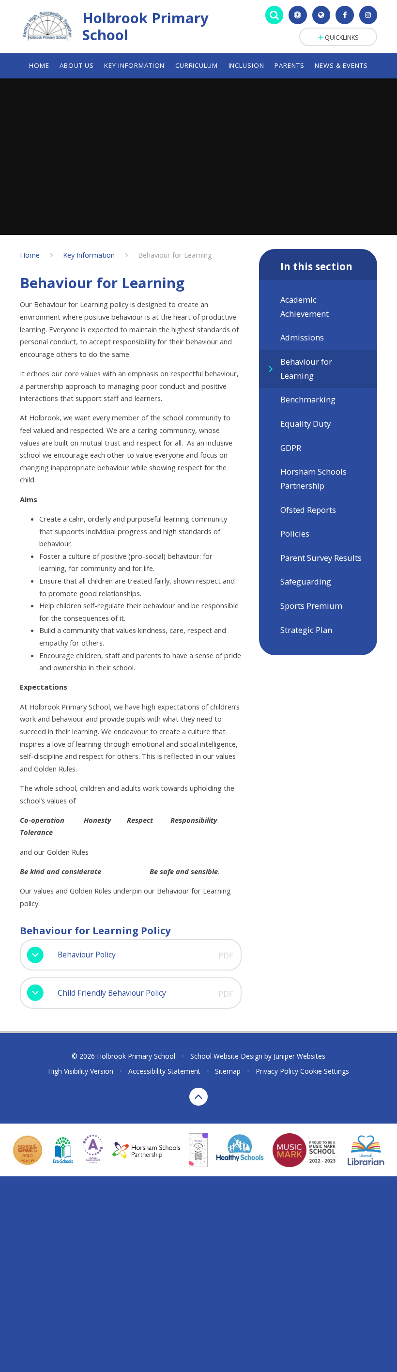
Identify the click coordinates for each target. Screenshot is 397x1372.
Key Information (89, 255)
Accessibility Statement (164, 1071)
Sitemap (228, 1071)
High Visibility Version (80, 1071)
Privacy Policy (277, 1071)
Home (30, 255)
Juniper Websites (299, 1056)
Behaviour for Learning (175, 255)
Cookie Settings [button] (324, 1071)
